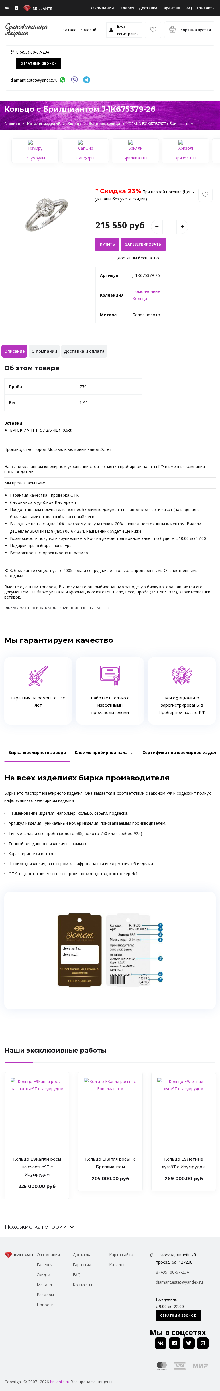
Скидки (43, 1274)
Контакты (205, 7)
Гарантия (171, 7)
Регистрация (128, 33)
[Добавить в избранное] (205, 195)
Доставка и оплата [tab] (84, 351)
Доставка (148, 7)
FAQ (188, 7)
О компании (102, 7)
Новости (45, 1304)
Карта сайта (121, 1254)
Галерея (126, 7)
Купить (107, 244)
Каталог (117, 1264)
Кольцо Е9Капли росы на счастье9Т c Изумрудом (37, 1167)
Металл (44, 1284)
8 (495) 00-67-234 (32, 52)
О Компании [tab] (44, 351)
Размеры (45, 1294)
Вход (121, 26)
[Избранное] (153, 30)
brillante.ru (59, 1381)
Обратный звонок (39, 64)
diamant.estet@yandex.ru (34, 80)
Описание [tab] (14, 351)
